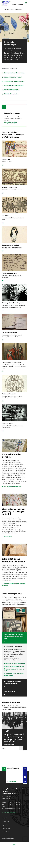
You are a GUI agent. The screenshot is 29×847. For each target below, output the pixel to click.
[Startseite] (4, 769)
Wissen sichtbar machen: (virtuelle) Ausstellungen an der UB (15, 81)
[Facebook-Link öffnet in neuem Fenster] (25, 773)
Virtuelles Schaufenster (11, 94)
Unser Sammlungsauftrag (11, 89)
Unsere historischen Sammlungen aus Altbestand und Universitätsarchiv (15, 73)
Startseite (7, 9)
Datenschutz (5, 821)
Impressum (5, 825)
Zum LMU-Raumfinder (10, 812)
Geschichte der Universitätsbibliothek (15, 663)
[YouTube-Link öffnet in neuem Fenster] (25, 777)
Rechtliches (5, 831)
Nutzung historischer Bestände (13, 77)
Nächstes (27, 28)
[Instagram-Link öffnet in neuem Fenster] (25, 781)
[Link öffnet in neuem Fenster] (14, 775)
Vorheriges (2, 28)
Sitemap (4, 818)
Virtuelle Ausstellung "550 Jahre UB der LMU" (14, 669)
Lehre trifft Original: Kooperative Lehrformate (15, 85)
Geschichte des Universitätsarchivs (14, 666)
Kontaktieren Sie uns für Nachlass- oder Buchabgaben (14, 674)
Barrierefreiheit (6, 828)
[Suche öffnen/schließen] (26, 3)
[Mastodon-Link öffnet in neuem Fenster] (25, 769)
